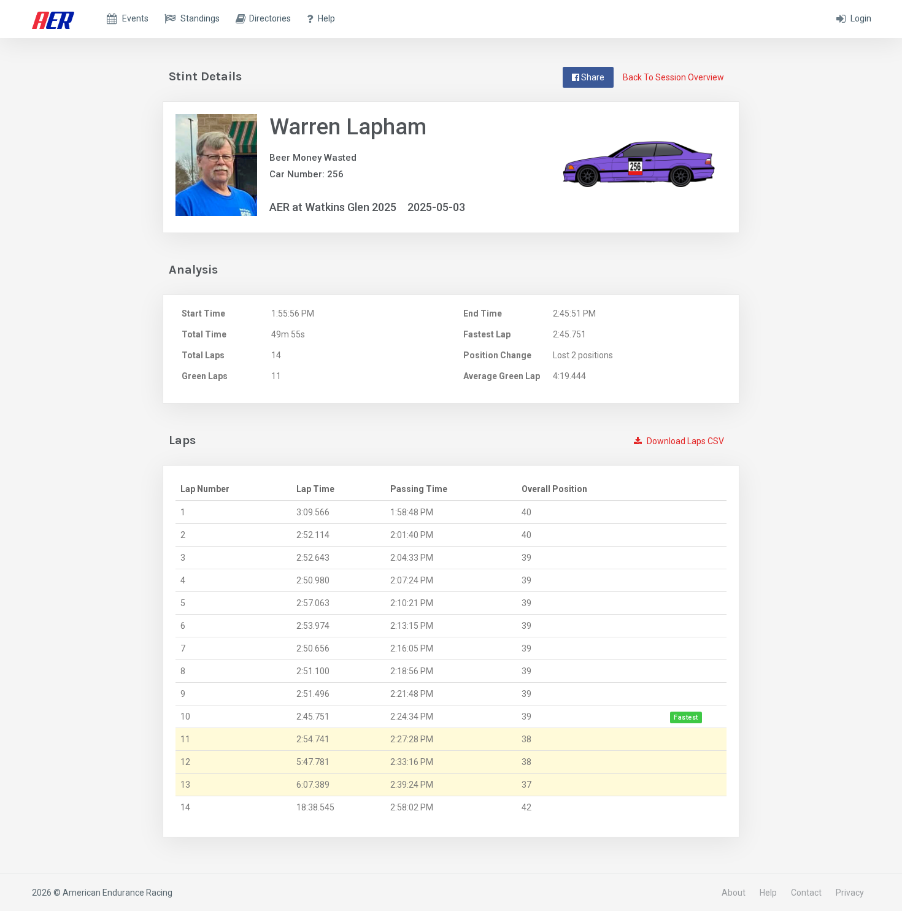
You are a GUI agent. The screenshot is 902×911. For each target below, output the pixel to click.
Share (591, 77)
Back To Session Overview (673, 77)
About (734, 893)
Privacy (850, 893)
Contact (806, 893)
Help (768, 893)
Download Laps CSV (684, 441)
